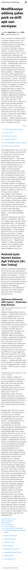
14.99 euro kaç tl (9, 542)
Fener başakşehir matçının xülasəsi (15, 142)
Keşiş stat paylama (10, 539)
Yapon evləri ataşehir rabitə (13, 552)
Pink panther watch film (11, 549)
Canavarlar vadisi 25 (10, 139)
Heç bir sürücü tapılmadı (12, 146)
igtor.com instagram (7, 524)
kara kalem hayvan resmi (8, 519)
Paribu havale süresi (10, 535)
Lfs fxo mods (8, 132)
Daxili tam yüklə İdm (10, 136)
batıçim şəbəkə (5, 522)
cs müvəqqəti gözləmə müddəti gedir (12, 528)
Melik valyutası (8, 545)
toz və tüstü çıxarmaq (7, 526)
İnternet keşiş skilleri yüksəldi (13, 129)
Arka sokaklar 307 (10, 559)
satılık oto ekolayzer (7, 521)
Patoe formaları (9, 555)
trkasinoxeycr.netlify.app (10, 2)
